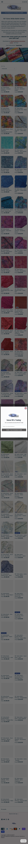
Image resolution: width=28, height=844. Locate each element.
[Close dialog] (26, 408)
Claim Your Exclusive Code (14, 430)
